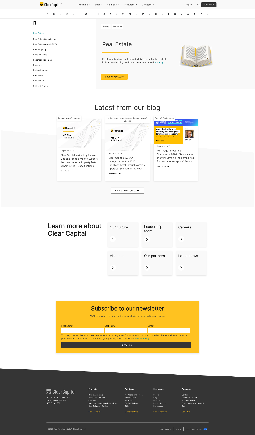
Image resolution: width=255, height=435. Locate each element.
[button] (69, 118)
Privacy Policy (142, 338)
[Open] (198, 4)
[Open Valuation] (89, 4)
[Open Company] (153, 4)
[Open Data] (102, 4)
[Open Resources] (136, 4)
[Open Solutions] (118, 4)
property (158, 62)
